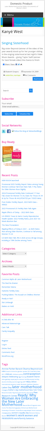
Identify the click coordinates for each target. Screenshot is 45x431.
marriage (17, 75)
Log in (4, 344)
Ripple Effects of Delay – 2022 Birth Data (18, 212)
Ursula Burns (20, 410)
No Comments (30, 75)
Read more (38, 79)
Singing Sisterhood (15, 43)
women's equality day (20, 413)
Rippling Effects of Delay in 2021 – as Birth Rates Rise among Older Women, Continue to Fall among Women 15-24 (22, 231)
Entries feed (6, 348)
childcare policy (18, 374)
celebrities (9, 75)
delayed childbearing (10, 376)
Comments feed (8, 352)
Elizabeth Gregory (12, 72)
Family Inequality (8, 331)
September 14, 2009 (31, 72)
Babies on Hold (8, 306)
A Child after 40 (8, 319)
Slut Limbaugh (7, 302)
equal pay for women (17, 379)
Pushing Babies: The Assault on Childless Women (21, 295)
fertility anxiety (29, 379)
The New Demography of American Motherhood (21, 408)
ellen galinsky (6, 379)
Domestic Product (21, 3)
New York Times (35, 390)
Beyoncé (34, 368)
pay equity (30, 393)
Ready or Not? (7, 298)
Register (5, 341)
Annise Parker (8, 368)
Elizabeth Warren (33, 376)
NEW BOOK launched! (10, 180)
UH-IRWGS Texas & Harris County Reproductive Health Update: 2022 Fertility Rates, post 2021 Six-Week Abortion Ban (21, 218)
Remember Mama (9, 287)
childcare (8, 374)
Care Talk (5, 327)
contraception (31, 373)
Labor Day (7, 387)
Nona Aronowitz (7, 393)
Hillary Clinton (31, 382)
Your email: (7, 103)
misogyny (4, 390)
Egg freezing (22, 377)
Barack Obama (23, 368)
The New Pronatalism (10, 225)
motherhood (24, 390)
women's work (15, 415)
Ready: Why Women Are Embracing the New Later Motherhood (20, 400)
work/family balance (24, 418)
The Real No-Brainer (10, 283)
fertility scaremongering (14, 382)
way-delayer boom (30, 410)
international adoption (9, 384)
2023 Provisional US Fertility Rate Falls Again (19, 208)
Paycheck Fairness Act (19, 393)
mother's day (13, 390)
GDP (24, 382)
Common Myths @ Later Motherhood (16, 279)
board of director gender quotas (16, 371)
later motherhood (27, 386)
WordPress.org (7, 356)
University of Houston (8, 410)
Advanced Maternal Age (11, 323)
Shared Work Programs (30, 405)
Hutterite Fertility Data (10, 291)
